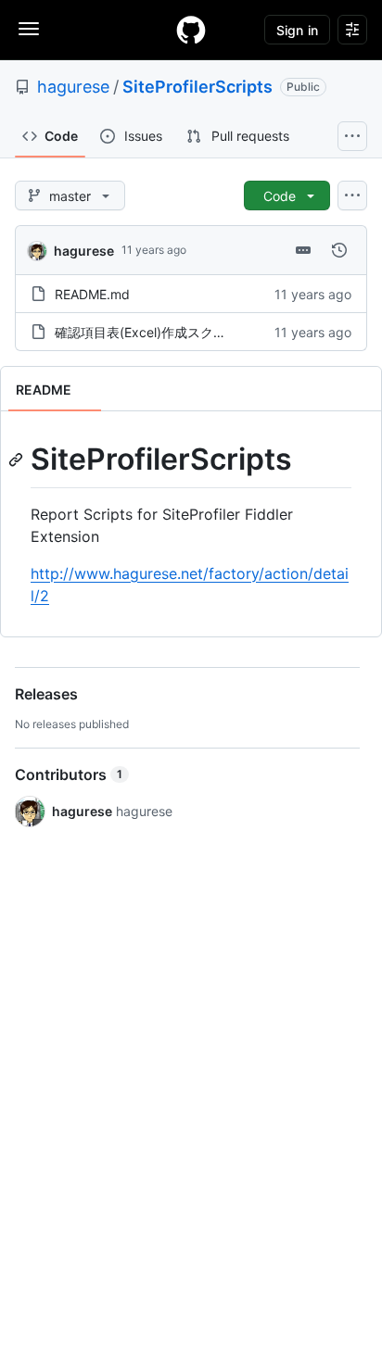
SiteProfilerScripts (197, 86)
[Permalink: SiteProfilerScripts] (18, 459)
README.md (92, 294)
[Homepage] (191, 29)
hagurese (73, 86)
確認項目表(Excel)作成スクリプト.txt (164, 332)
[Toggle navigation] (29, 29)
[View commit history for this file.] (339, 250)
